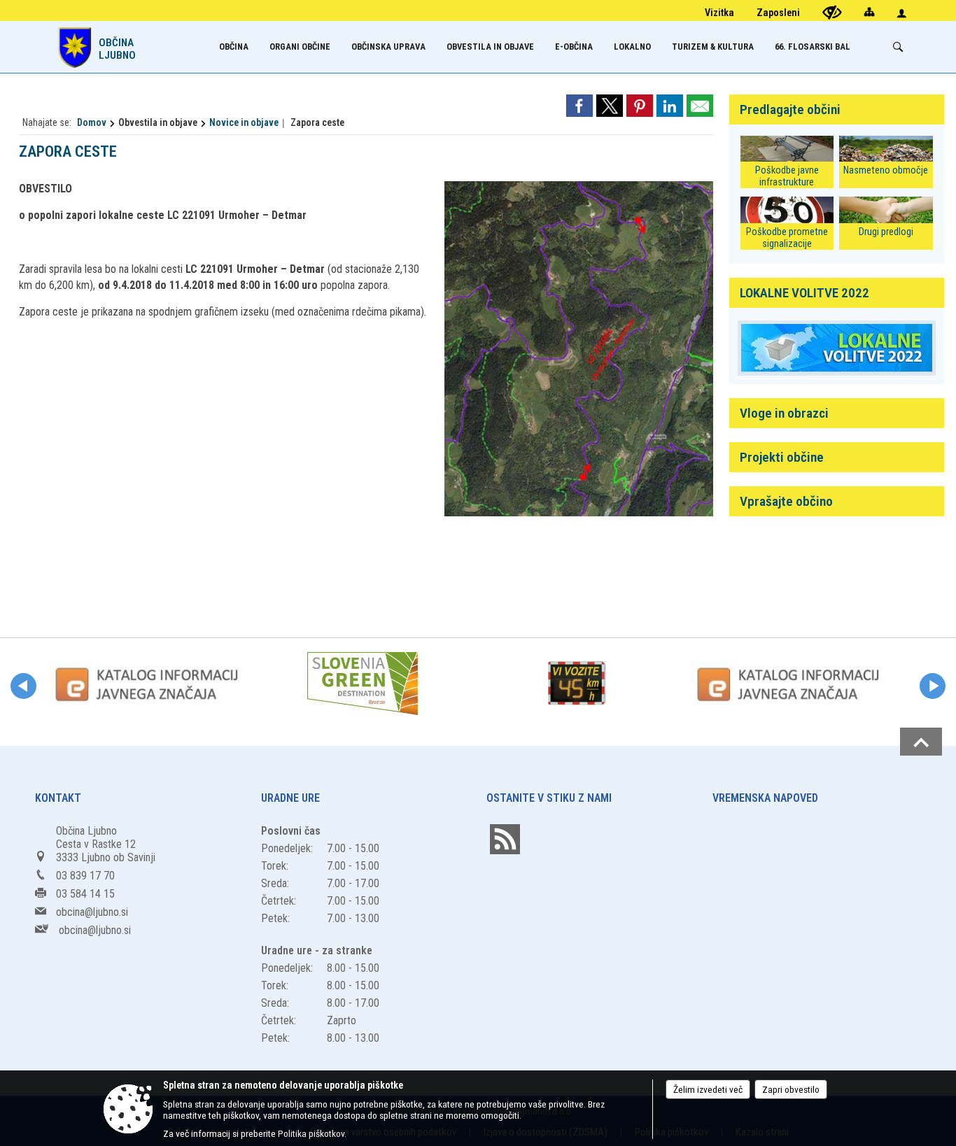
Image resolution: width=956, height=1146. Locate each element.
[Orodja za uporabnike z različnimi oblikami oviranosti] (832, 12)
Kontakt (58, 798)
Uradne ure (290, 798)
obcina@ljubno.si (92, 912)
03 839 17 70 (85, 875)
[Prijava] (901, 13)
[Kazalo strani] (869, 11)
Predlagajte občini (790, 109)
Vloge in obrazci (784, 413)
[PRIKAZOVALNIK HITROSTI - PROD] (576, 683)
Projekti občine (782, 457)
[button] (23, 686)
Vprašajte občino (786, 501)
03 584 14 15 (85, 893)
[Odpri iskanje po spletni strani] (898, 47)
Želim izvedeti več (708, 1089)
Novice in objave (244, 122)
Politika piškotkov (311, 1133)
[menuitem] (234, 46)
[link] (579, 105)
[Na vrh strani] (921, 742)
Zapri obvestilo (791, 1089)
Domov (91, 122)
